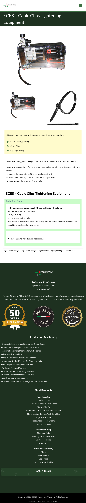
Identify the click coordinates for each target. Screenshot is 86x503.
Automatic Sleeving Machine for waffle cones (21, 350)
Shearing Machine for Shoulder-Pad (17, 364)
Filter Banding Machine (12, 354)
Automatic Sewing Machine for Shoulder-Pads (22, 361)
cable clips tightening (16, 251)
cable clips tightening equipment (37, 251)
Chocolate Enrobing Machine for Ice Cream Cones (23, 344)
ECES (73, 251)
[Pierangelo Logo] (43, 269)
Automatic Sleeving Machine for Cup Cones (21, 347)
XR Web (49, 497)
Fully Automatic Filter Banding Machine (19, 357)
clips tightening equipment (61, 251)
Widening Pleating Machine (14, 368)
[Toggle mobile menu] (81, 5)
